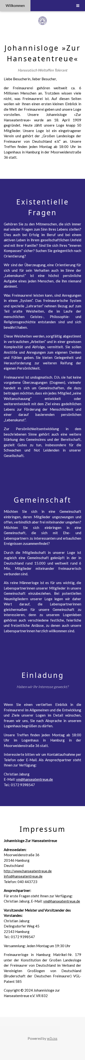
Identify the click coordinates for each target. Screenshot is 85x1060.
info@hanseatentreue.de (23, 876)
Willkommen (15, 5)
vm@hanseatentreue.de (34, 779)
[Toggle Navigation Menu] (78, 5)
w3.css (52, 1038)
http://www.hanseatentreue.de (28, 871)
